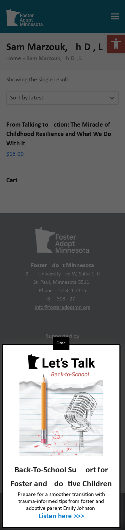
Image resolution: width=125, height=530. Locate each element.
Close (61, 343)
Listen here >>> (61, 516)
